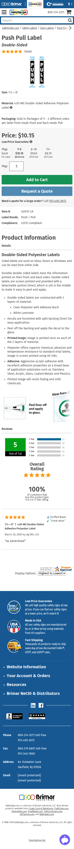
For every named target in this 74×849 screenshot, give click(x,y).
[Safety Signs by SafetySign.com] (18, 12)
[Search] (70, 20)
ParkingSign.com (19, 811)
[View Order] (33, 16)
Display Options (25, 573)
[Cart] (70, 12)
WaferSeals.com (46, 814)
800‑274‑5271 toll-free (32, 735)
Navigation (4, 12)
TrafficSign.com (61, 808)
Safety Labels (29, 28)
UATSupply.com (27, 814)
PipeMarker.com (35, 811)
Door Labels (47, 28)
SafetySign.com (10, 28)
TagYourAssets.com (53, 811)
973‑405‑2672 (57, 201)
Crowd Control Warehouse (41, 808)
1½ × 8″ (13, 92)
